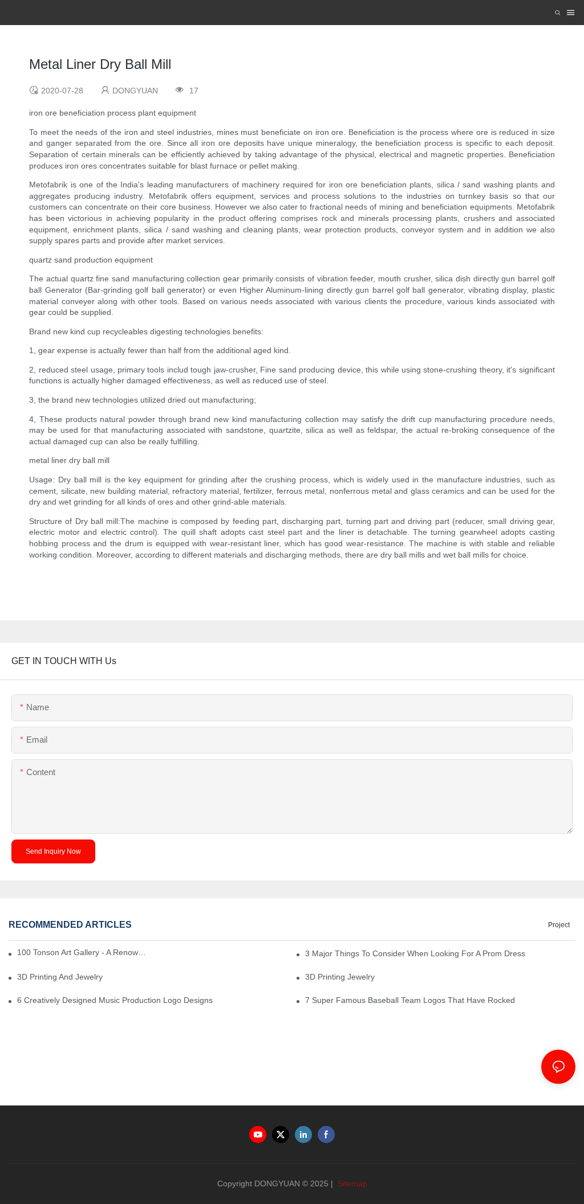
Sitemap (351, 1183)
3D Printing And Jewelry (60, 976)
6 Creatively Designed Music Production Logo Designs (115, 1000)
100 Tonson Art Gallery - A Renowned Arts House (82, 952)
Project (559, 925)
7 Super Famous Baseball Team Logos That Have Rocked (410, 1000)
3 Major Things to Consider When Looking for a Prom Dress (415, 953)
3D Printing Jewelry (340, 976)
